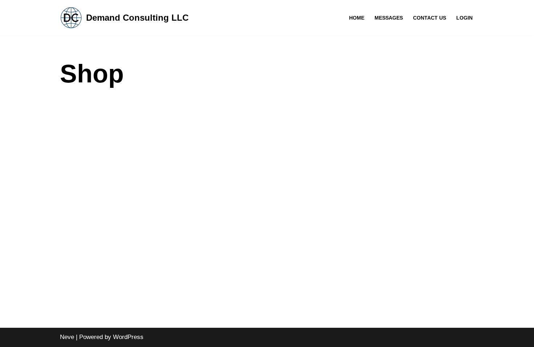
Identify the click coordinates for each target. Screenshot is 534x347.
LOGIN (464, 18)
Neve (67, 337)
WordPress (128, 337)
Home (356, 18)
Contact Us (429, 18)
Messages (389, 18)
